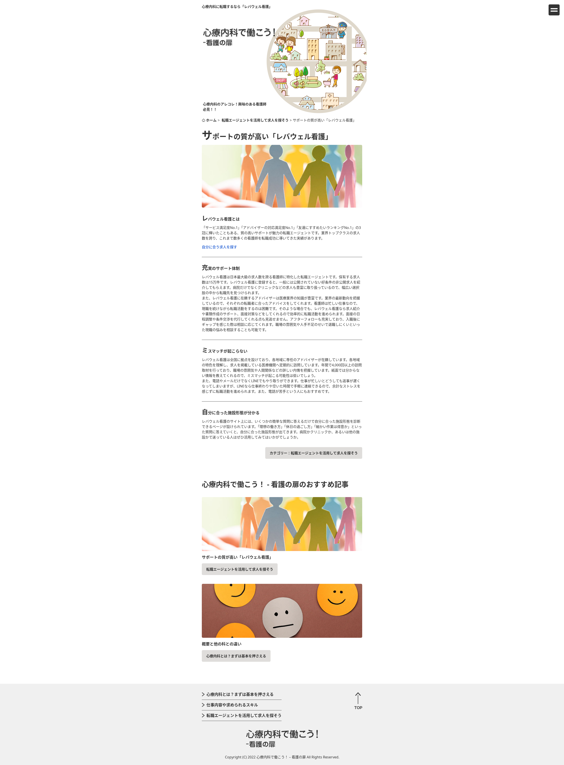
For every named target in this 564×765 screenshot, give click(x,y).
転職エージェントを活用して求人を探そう (324, 453)
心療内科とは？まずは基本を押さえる (236, 656)
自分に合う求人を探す (219, 247)
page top (358, 700)
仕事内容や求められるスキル (232, 705)
